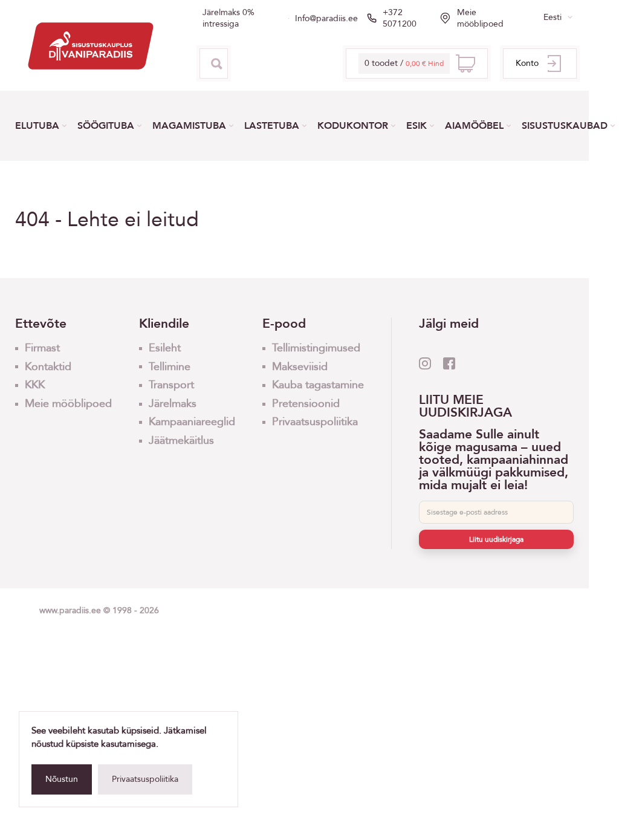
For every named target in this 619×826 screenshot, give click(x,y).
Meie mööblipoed (480, 18)
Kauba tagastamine (318, 384)
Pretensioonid (306, 403)
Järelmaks (172, 403)
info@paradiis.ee (326, 18)
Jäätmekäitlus (181, 440)
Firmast (42, 348)
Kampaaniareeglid (192, 421)
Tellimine (169, 366)
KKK (35, 384)
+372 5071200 (399, 18)
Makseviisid (300, 366)
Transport (171, 384)
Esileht (165, 348)
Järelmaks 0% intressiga (228, 18)
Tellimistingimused (316, 348)
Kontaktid (48, 366)
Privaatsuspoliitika (145, 779)
